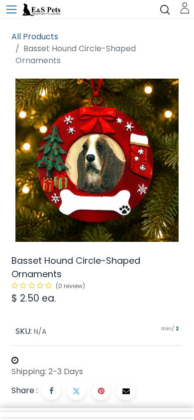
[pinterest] (101, 390)
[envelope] (125, 390)
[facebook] (51, 390)
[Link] (185, 7)
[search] (165, 9)
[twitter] (76, 390)
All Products (34, 36)
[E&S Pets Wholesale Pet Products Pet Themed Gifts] (42, 9)
